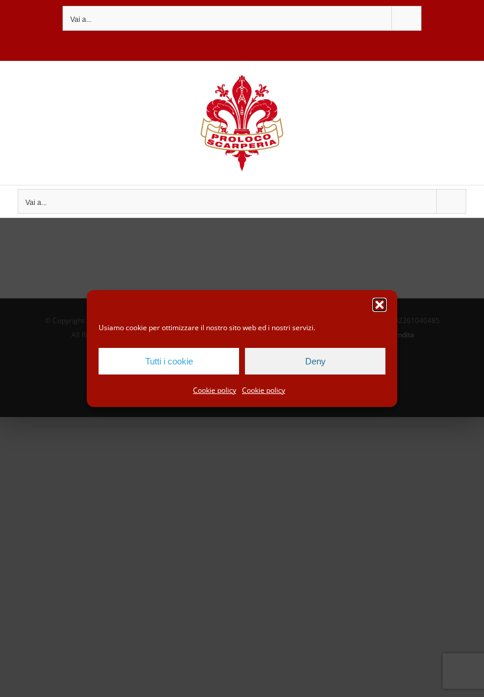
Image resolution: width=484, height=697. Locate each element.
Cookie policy (214, 390)
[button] (379, 305)
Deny (315, 361)
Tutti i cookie (169, 361)
